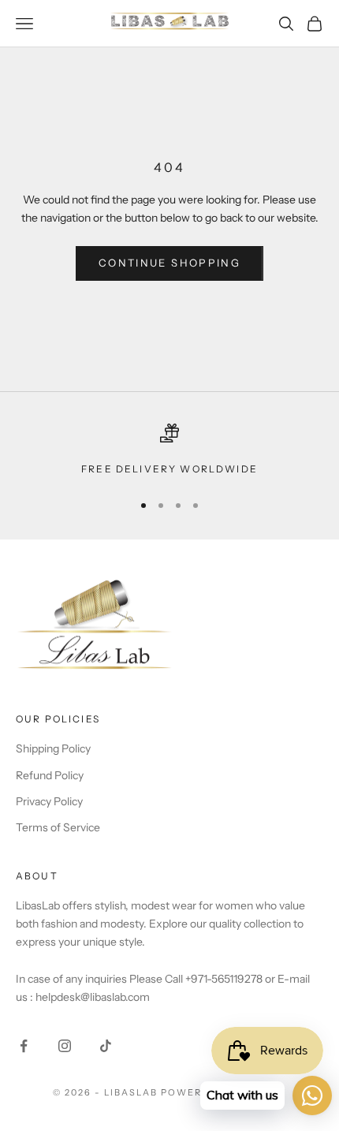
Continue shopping (169, 262)
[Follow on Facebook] (24, 1046)
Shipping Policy (53, 748)
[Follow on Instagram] (65, 1046)
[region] (169, 450)
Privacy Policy (49, 801)
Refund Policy (50, 775)
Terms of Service (58, 827)
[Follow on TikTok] (106, 1046)
